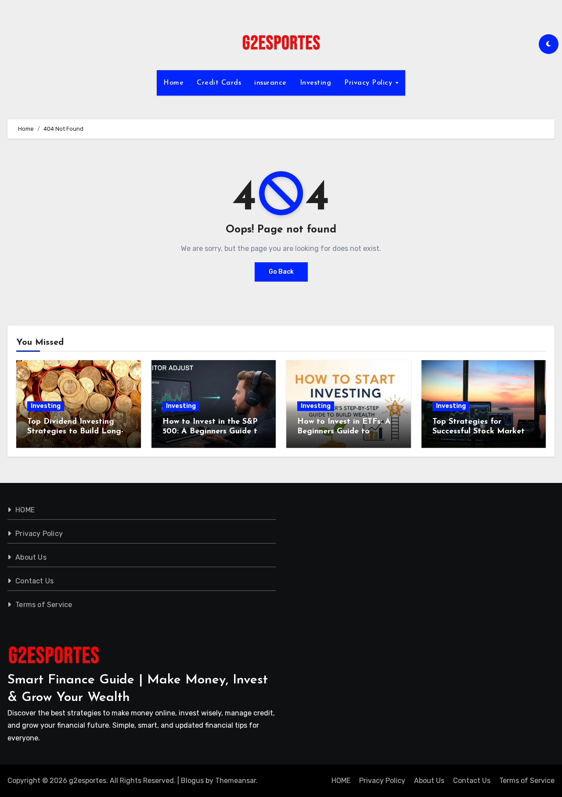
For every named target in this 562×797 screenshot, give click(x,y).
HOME (25, 510)
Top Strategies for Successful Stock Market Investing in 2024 (478, 431)
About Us (31, 557)
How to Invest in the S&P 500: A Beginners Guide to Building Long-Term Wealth (213, 431)
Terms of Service (43, 604)
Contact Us (34, 581)
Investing (315, 82)
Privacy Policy (369, 82)
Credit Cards (219, 82)
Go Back (281, 271)
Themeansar (235, 780)
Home (173, 82)
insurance (270, 82)
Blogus (192, 780)
